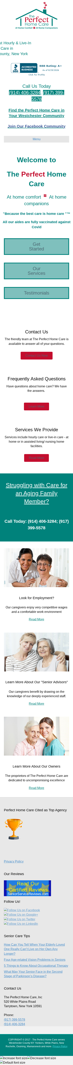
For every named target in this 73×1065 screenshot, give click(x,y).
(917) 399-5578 (14, 1019)
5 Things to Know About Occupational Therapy (36, 965)
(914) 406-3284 (24, 92)
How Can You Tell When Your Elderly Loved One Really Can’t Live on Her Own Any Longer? (34, 949)
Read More (36, 619)
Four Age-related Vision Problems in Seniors (34, 959)
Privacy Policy (14, 861)
